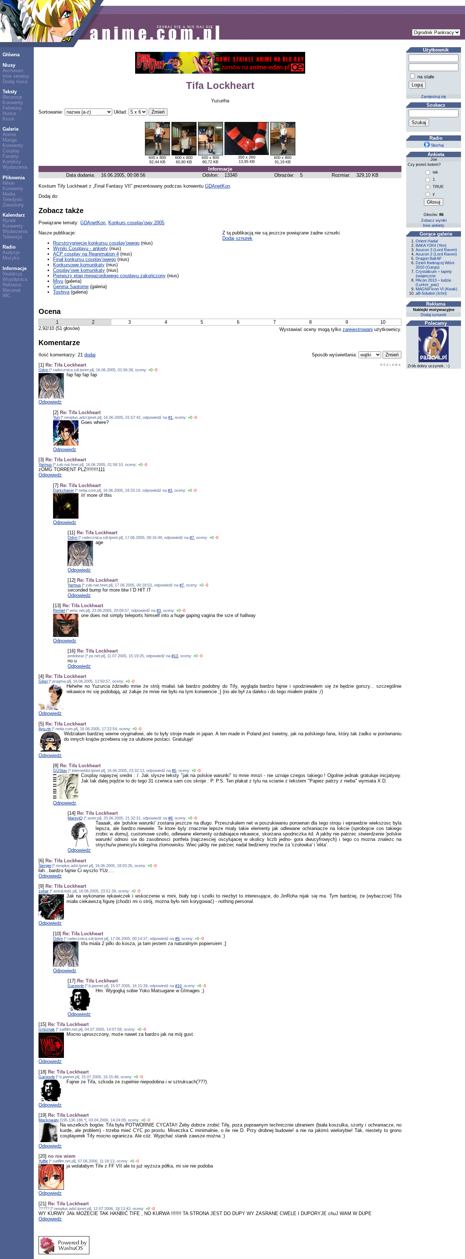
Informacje (15, 268)
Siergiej (45, 865)
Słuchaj (437, 145)
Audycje (11, 252)
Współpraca (15, 279)
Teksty (10, 91)
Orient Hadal (427, 241)
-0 (155, 370)
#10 (178, 986)
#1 (170, 417)
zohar (44, 891)
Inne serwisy (16, 76)
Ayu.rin (45, 729)
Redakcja (12, 274)
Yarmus (45, 464)
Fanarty (11, 156)
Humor (9, 113)
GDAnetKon (217, 186)
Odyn (43, 370)
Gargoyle (76, 986)
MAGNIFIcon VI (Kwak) (436, 289)
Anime (9, 134)
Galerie (11, 129)
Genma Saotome (71, 286)
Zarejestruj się (433, 96)
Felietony (12, 108)
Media (9, 194)
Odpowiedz (50, 402)
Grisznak (47, 1029)
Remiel (59, 610)
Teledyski (13, 199)
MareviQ (75, 818)
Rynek (9, 220)
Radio (9, 247)
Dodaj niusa (15, 81)
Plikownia (14, 177)
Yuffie (43, 1161)
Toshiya (61, 292)
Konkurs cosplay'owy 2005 (136, 222)
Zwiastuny (13, 205)
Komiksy (12, 161)
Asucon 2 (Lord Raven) (436, 254)
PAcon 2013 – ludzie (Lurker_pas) (433, 282)
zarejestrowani (358, 329)
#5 (174, 770)
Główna (11, 54)
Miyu (58, 281)
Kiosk (9, 119)
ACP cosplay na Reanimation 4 (86, 254)
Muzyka (11, 258)
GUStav (60, 770)
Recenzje (12, 97)
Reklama (12, 284)
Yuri (56, 417)
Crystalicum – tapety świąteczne (434, 273)
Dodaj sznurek (237, 238)
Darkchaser (63, 490)
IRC (7, 295)
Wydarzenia (15, 167)
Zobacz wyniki (433, 220)
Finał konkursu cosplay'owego (84, 259)
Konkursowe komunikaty (79, 264)
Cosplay (11, 151)
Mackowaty (49, 1120)
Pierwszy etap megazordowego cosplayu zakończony (109, 275)
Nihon (9, 183)
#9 (177, 938)
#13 (174, 656)
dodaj (90, 354)
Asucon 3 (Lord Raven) (436, 250)
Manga (10, 140)
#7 (192, 537)
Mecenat (12, 290)
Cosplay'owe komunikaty (79, 270)
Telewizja (12, 237)
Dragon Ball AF (429, 258)
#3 (170, 490)
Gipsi (43, 681)
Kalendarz (14, 215)
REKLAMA (390, 365)
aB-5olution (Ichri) (431, 293)
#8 (170, 818)
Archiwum (13, 70)
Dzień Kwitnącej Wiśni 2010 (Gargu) (435, 265)
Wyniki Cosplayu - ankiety (80, 248)
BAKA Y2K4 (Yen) (431, 245)
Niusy (9, 65)
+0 (150, 370)
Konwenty (13, 102)
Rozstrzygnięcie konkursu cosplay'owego (96, 243)
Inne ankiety (433, 225)
